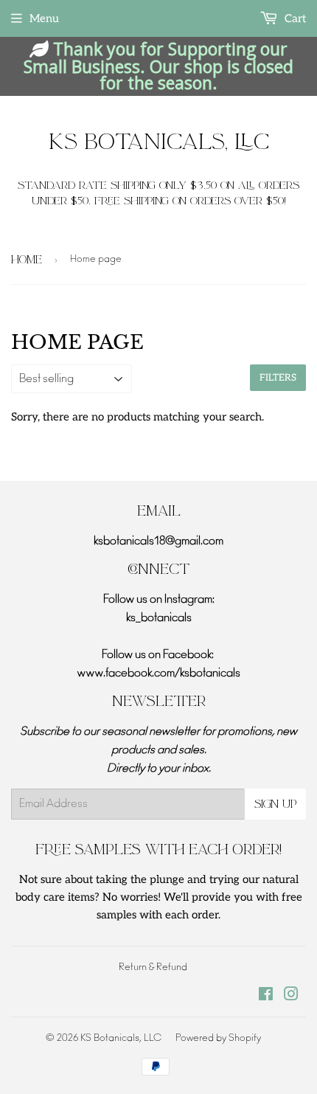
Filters (277, 378)
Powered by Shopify (218, 1038)
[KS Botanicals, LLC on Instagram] (291, 996)
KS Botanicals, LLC (159, 142)
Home (26, 259)
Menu (44, 18)
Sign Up (275, 804)
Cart (294, 18)
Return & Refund (153, 967)
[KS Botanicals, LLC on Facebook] (266, 996)
